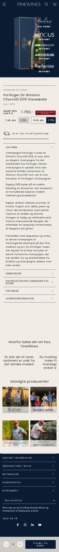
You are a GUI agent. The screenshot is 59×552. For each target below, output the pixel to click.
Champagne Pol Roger (15, 90)
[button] (46, 4)
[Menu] (4, 4)
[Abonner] (55, 500)
